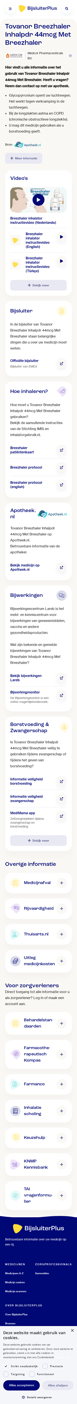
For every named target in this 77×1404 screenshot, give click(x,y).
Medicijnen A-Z (14, 1273)
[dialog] (38, 1365)
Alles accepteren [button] (21, 1385)
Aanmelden (42, 1273)
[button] (38, 1397)
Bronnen (10, 1323)
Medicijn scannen (15, 1291)
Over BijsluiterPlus (16, 1314)
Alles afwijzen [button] (58, 1385)
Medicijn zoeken (15, 1282)
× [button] (72, 1330)
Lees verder (62, 1357)
